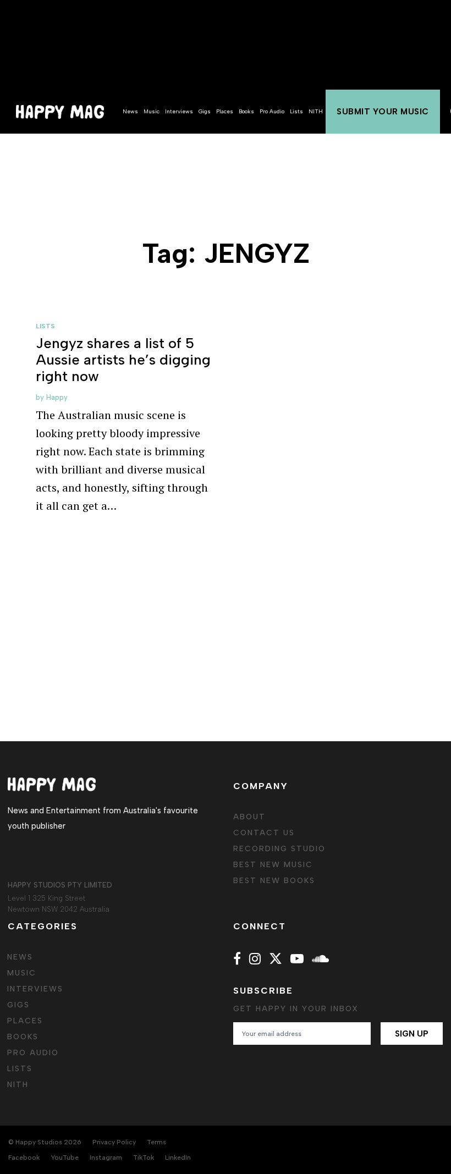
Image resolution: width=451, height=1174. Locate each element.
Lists (296, 111)
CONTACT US (264, 832)
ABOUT (249, 817)
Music (152, 111)
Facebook (24, 1157)
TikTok (143, 1157)
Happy (57, 397)
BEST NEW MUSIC (273, 864)
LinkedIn (178, 1157)
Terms (156, 1142)
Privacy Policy (114, 1142)
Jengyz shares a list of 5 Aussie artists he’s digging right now (123, 359)
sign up (411, 1034)
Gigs (205, 111)
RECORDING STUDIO (279, 848)
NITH (316, 111)
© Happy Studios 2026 (44, 1142)
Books (246, 111)
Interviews (179, 111)
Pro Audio (272, 111)
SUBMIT (383, 112)
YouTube (65, 1157)
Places (224, 111)
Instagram (106, 1157)
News (130, 111)
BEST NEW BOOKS (274, 880)
